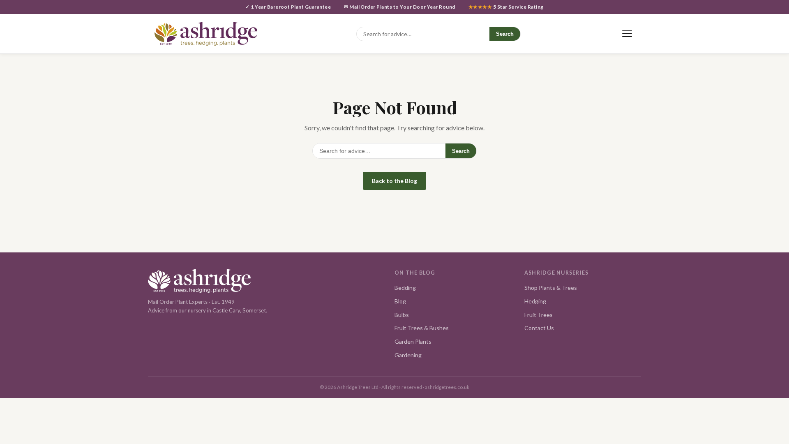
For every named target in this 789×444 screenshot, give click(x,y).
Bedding (405, 287)
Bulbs (401, 314)
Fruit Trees (538, 314)
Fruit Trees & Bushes (421, 327)
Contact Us (539, 327)
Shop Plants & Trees (550, 287)
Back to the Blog (394, 180)
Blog (400, 301)
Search (505, 34)
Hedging (535, 301)
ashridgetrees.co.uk (447, 387)
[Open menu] (626, 34)
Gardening (408, 355)
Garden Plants (412, 341)
